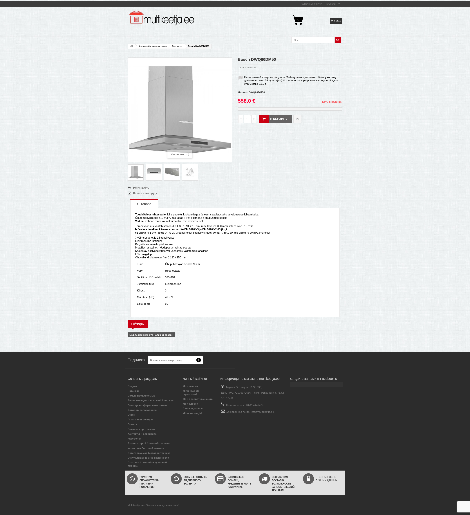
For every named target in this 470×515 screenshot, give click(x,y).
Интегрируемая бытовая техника (149, 452)
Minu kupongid (192, 413)
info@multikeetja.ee (262, 411)
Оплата (132, 424)
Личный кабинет (195, 379)
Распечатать (141, 187)
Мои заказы (190, 386)
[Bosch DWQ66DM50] (136, 172)
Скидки (132, 386)
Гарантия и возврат (140, 419)
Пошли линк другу (145, 193)
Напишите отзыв (247, 67)
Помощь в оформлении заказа (147, 405)
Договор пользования (142, 409)
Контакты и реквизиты (142, 433)
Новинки (133, 390)
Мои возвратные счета (198, 398)
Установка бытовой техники (146, 448)
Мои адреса (190, 403)
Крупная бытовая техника (153, 46)
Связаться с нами (311, 4)
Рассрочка (134, 438)
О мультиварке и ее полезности (148, 457)
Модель (243, 92)
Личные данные (193, 408)
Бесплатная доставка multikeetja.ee (150, 400)
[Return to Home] (131, 46)
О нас (131, 414)
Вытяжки (177, 46)
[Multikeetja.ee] (162, 18)
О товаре (144, 204)
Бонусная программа (141, 429)
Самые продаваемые (141, 395)
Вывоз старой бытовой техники (149, 443)
